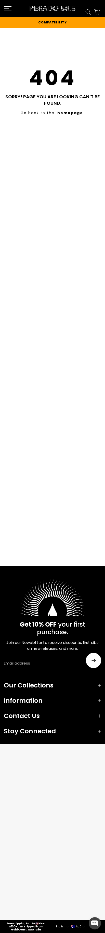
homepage (70, 112)
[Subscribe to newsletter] (93, 660)
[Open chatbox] (95, 923)
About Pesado (94, 5)
